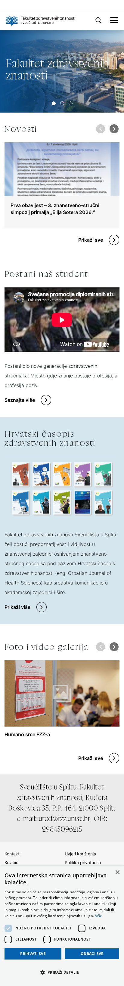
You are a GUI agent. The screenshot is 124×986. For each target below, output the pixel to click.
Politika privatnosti (83, 862)
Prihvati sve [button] (33, 953)
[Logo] (40, 19)
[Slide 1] (62, 103)
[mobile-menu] (114, 20)
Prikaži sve (90, 240)
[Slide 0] (54, 103)
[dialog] (62, 926)
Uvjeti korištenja (80, 853)
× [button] (117, 872)
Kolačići (12, 862)
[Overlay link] (62, 185)
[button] (114, 128)
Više (98, 915)
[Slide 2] (71, 103)
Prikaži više (17, 607)
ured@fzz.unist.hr (65, 818)
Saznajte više (20, 400)
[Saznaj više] (62, 71)
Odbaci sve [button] (92, 953)
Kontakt (12, 853)
